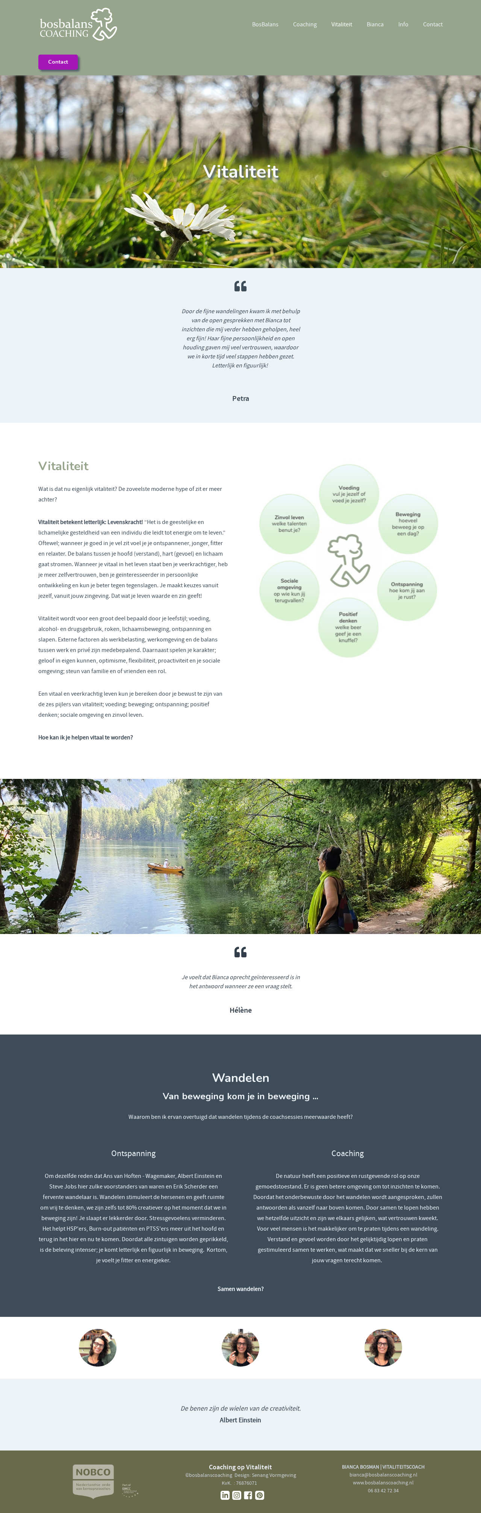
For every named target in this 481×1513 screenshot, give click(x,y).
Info (403, 24)
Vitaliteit (341, 24)
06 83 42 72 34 (383, 1490)
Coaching (305, 24)
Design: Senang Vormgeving (265, 1475)
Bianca (375, 24)
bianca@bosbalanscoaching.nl (383, 1474)
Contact (433, 24)
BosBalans (265, 24)
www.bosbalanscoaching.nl (383, 1482)
